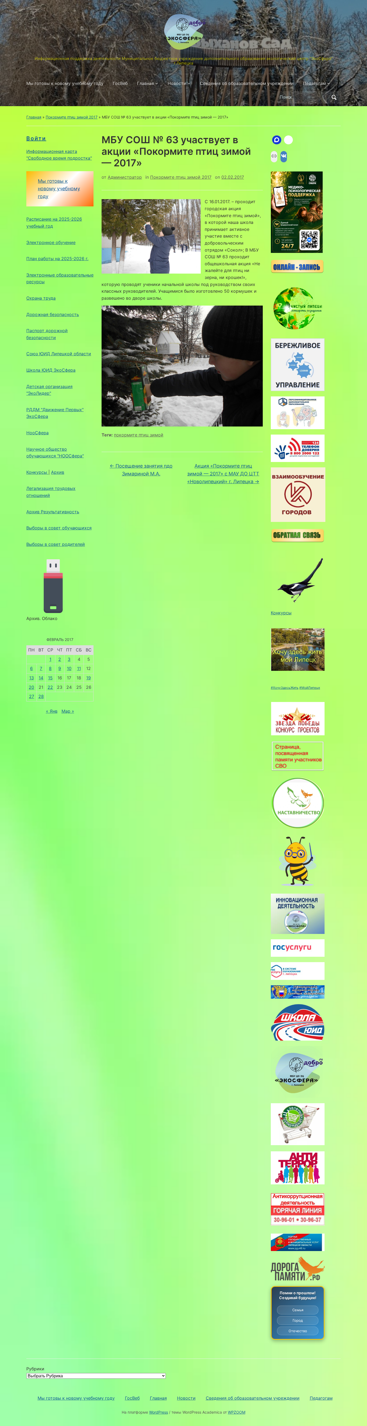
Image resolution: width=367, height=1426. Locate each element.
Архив (57, 472)
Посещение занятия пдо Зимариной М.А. (141, 469)
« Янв (51, 711)
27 (31, 696)
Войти (36, 138)
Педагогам (314, 83)
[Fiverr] (288, 140)
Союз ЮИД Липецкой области (58, 353)
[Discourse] (277, 140)
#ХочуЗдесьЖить (284, 688)
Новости (177, 83)
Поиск (334, 97)
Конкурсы (37, 472)
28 (41, 696)
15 (50, 677)
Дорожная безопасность (52, 314)
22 (50, 687)
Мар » (68, 711)
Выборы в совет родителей (55, 544)
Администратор (125, 177)
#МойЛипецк (309, 688)
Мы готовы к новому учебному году (64, 83)
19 (88, 677)
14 (41, 677)
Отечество (298, 1331)
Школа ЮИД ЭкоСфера (50, 370)
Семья (297, 1310)
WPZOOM (236, 1412)
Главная (145, 83)
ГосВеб (120, 83)
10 (69, 668)
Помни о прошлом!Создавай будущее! (297, 1295)
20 (31, 687)
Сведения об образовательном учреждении (247, 83)
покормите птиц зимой (138, 435)
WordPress (158, 1412)
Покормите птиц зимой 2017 (72, 117)
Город (298, 1320)
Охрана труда (41, 298)
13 (31, 677)
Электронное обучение (50, 242)
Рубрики (35, 1368)
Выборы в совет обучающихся (59, 528)
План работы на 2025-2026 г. (57, 258)
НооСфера (37, 432)
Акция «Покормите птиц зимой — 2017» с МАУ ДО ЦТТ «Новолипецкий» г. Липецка (223, 473)
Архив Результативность (52, 511)
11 (79, 668)
